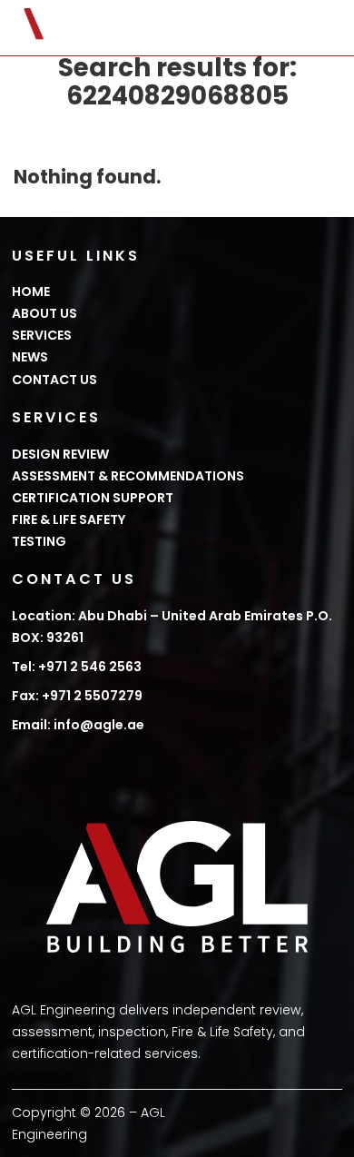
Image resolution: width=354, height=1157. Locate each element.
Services (42, 335)
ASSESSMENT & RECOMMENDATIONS (128, 476)
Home (31, 291)
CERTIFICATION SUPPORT (92, 498)
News (30, 357)
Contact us (54, 380)
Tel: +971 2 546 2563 (77, 667)
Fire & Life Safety (69, 519)
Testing (39, 541)
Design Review (60, 454)
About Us (44, 313)
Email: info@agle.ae (78, 725)
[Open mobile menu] (333, 28)
